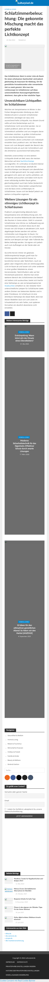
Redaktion (22, 40)
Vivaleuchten (10, 286)
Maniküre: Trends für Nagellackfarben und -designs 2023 (29, 879)
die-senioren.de (11, 936)
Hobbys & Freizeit (14, 752)
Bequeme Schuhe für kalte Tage (25, 899)
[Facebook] (13, 777)
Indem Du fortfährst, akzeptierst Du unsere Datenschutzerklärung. (23, 810)
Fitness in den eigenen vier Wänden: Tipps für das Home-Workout (28, 908)
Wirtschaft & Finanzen (15, 748)
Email (7, 800)
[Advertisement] (24, 845)
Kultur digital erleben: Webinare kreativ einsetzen (27, 918)
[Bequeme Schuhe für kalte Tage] (9, 901)
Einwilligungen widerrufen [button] (17, 975)
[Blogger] (7, 777)
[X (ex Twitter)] (24, 777)
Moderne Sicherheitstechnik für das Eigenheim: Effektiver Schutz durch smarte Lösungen (24, 446)
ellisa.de (8, 933)
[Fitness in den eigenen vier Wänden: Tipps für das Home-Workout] (9, 909)
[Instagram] (19, 777)
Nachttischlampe (27, 161)
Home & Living (10, 9)
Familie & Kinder (13, 756)
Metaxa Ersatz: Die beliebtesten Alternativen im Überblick (25, 890)
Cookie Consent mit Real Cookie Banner (17, 980)
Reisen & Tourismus (15, 744)
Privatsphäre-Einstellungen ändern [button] (21, 966)
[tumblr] (30, 777)
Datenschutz (22, 962)
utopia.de (9, 938)
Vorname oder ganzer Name (16, 792)
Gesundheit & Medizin (15, 735)
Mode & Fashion (13, 764)
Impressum (10, 962)
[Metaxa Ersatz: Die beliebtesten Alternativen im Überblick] (9, 890)
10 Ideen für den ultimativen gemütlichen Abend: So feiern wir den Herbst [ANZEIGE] (24, 629)
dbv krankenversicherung (15, 941)
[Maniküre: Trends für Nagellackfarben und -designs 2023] (9, 881)
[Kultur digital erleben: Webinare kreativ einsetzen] (9, 919)
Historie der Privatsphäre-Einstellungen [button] (22, 971)
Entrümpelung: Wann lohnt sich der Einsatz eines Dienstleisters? (24, 338)
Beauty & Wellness (14, 760)
